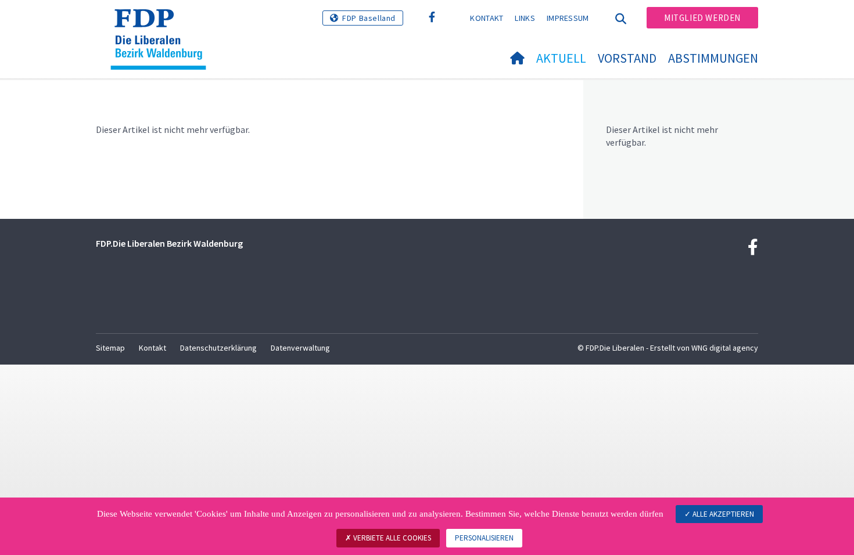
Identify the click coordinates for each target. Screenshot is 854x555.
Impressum (568, 18)
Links (525, 18)
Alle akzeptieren (722, 514)
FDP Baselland (369, 18)
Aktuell (561, 58)
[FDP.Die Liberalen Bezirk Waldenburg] (162, 23)
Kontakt (486, 18)
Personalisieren (484, 538)
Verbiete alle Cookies (391, 538)
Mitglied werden (702, 17)
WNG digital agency (724, 348)
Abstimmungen (713, 58)
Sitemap (110, 348)
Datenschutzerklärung (218, 348)
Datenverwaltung (300, 348)
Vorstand (627, 58)
